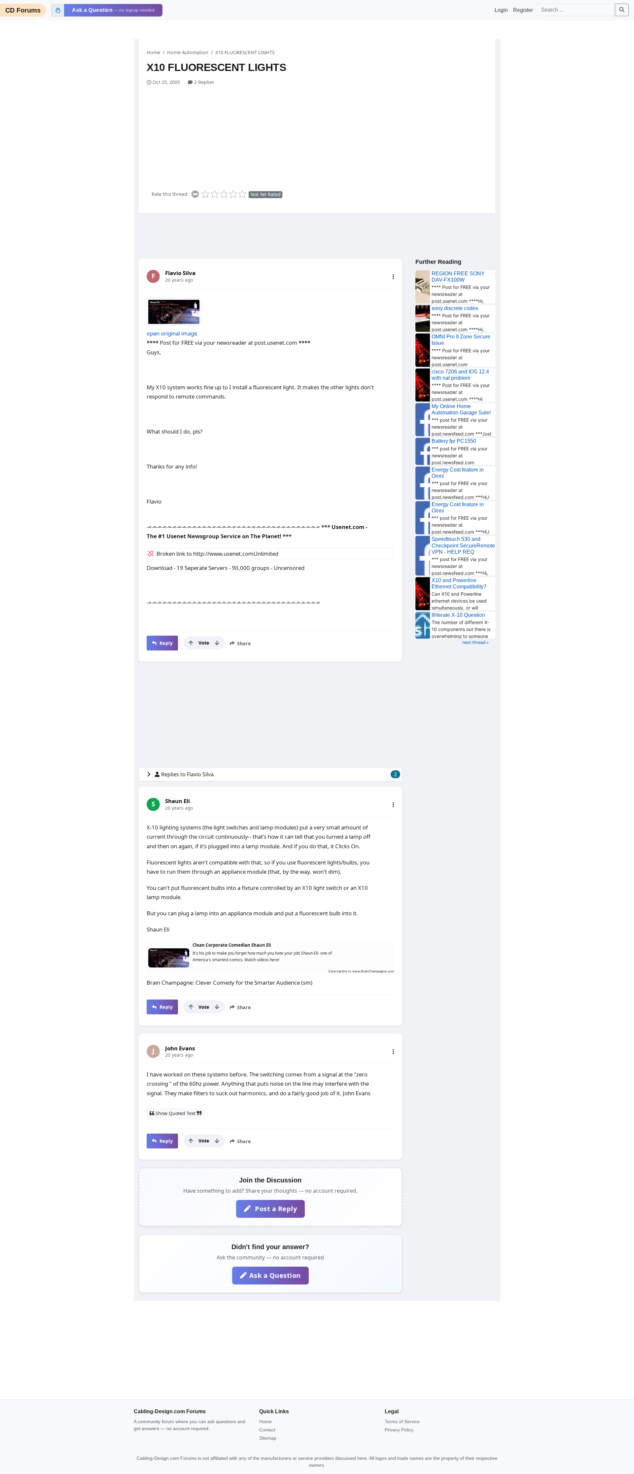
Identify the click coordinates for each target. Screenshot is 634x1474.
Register (523, 10)
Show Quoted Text (175, 1113)
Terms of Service (402, 1421)
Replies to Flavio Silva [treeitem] (279, 774)
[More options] (393, 277)
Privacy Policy (399, 1429)
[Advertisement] (321, 135)
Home (153, 52)
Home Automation (187, 52)
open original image (172, 333)
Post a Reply (275, 1208)
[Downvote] (217, 643)
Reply (165, 643)
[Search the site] (622, 10)
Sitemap (267, 1438)
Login (501, 10)
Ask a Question (275, 1275)
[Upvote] (191, 643)
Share (243, 643)
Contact (267, 1429)
